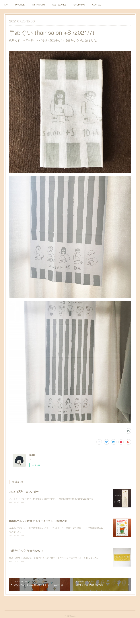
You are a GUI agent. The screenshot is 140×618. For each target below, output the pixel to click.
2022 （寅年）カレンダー (24, 491)
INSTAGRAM (38, 4)
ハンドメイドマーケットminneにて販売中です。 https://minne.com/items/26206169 (51, 498)
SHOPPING (79, 4)
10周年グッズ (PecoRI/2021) (26, 550)
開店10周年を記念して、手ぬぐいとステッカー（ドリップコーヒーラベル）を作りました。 (54, 557)
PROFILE (20, 4)
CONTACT (97, 4)
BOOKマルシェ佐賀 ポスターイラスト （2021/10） (39, 521)
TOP (6, 4)
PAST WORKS (59, 4)
